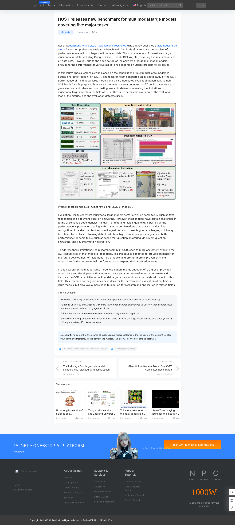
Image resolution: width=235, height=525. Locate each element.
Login (201, 5)
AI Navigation (120, 5)
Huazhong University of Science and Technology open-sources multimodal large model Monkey (110, 299)
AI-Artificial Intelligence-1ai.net (63, 520)
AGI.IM (17, 489)
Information (66, 5)
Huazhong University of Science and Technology (98, 45)
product (39, 4)
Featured (103, 5)
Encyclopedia (85, 5)
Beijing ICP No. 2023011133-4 (97, 520)
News (51, 5)
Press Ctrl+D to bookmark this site (193, 444)
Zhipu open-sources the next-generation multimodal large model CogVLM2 (100, 313)
